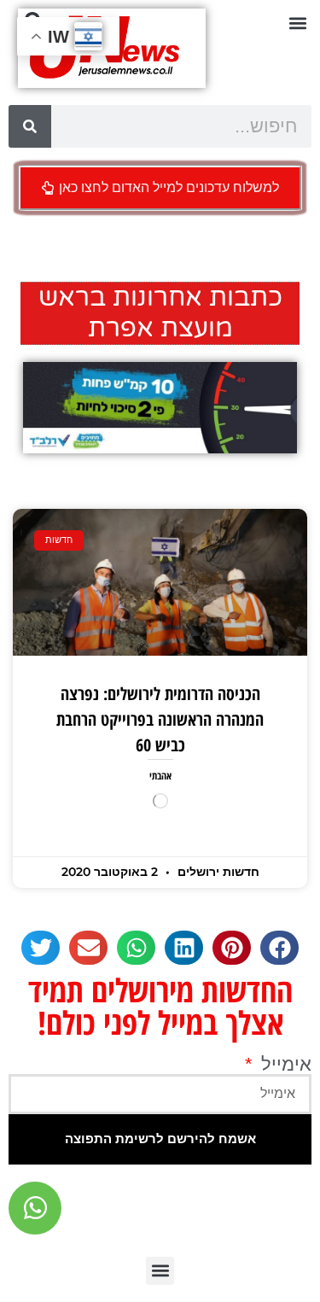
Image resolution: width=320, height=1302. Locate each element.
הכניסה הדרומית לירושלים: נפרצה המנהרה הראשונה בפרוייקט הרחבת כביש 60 (160, 719)
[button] (297, 23)
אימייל (283, 1064)
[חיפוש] (30, 126)
